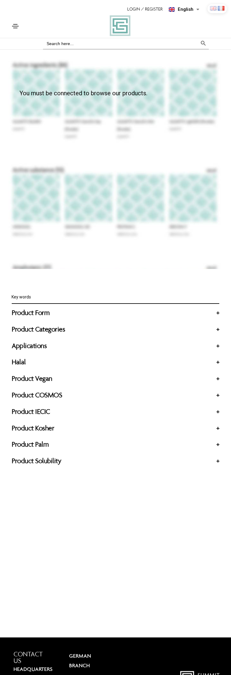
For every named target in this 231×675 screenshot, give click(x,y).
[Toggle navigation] (15, 26)
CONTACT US (28, 657)
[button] (148, 9)
